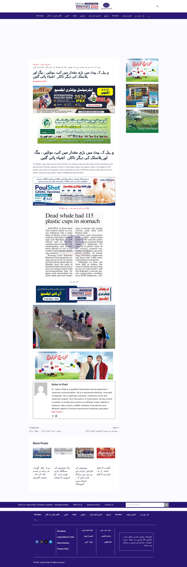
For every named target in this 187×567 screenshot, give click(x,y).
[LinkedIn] (56, 416)
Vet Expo (40, 16)
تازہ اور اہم (139, 16)
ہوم (149, 16)
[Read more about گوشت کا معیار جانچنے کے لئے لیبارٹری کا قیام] (106, 453)
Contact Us (109, 505)
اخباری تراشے (127, 16)
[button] (157, 6)
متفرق (106, 16)
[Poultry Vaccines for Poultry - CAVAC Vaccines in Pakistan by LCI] (74, 191)
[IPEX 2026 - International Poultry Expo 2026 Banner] (74, 99)
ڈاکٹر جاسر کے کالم (54, 16)
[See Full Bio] (63, 412)
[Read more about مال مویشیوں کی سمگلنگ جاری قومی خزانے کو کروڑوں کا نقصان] (63, 451)
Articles (115, 16)
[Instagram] (53, 416)
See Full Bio (57, 412)
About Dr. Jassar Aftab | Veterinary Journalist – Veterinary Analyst (43, 505)
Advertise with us (93, 505)
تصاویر (82, 16)
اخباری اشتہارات (94, 16)
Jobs (75, 16)
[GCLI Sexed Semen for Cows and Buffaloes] (74, 129)
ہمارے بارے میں (105, 530)
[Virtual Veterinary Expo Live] (74, 294)
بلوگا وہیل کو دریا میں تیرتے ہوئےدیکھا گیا (74, 208)
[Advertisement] (93, 35)
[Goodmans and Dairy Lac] (74, 365)
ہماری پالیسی (106, 536)
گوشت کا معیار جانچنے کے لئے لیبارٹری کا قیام (103, 471)
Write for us (77, 505)
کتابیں (67, 16)
